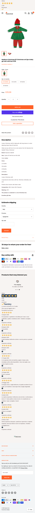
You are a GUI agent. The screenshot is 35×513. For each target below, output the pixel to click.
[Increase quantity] (17, 99)
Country (4, 206)
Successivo (10, 310)
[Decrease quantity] (9, 99)
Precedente (4, 310)
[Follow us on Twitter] (6, 493)
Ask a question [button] (17, 123)
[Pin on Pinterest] (26, 133)
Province (4, 213)
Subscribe (6, 477)
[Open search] (25, 13)
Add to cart (17, 107)
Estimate (6, 230)
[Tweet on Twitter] (29, 133)
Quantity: (4, 99)
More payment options (17, 116)
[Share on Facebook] (23, 133)
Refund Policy (5, 237)
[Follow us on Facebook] (3, 493)
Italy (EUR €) (13, 485)
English (4, 485)
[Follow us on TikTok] (15, 493)
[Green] (4, 73)
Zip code (4, 220)
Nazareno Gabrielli (7, 64)
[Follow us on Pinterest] (12, 493)
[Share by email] (32, 133)
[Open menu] (2, 13)
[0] (32, 13)
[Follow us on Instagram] (9, 493)
